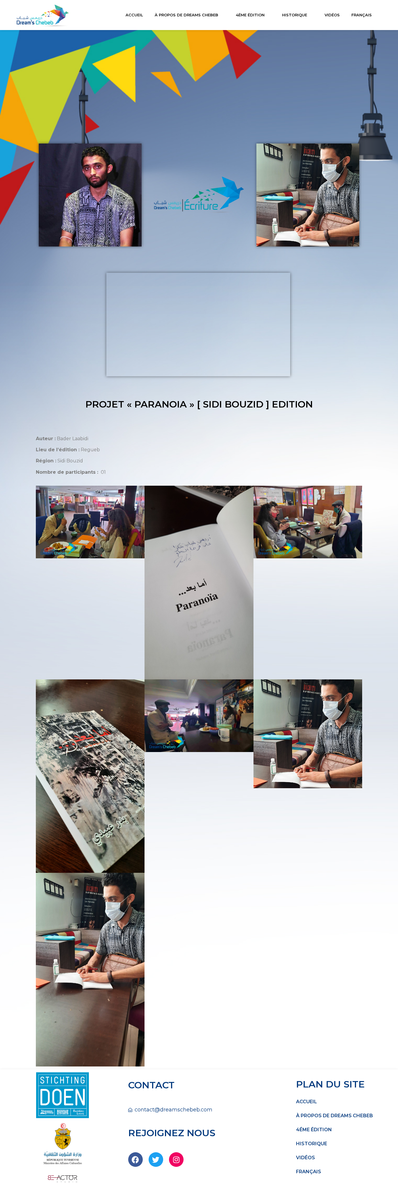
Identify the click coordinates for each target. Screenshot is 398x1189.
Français (361, 15)
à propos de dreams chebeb (186, 15)
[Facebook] (135, 1159)
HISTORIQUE (294, 15)
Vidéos (332, 15)
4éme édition (250, 15)
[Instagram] (176, 1159)
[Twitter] (156, 1159)
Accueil (134, 15)
